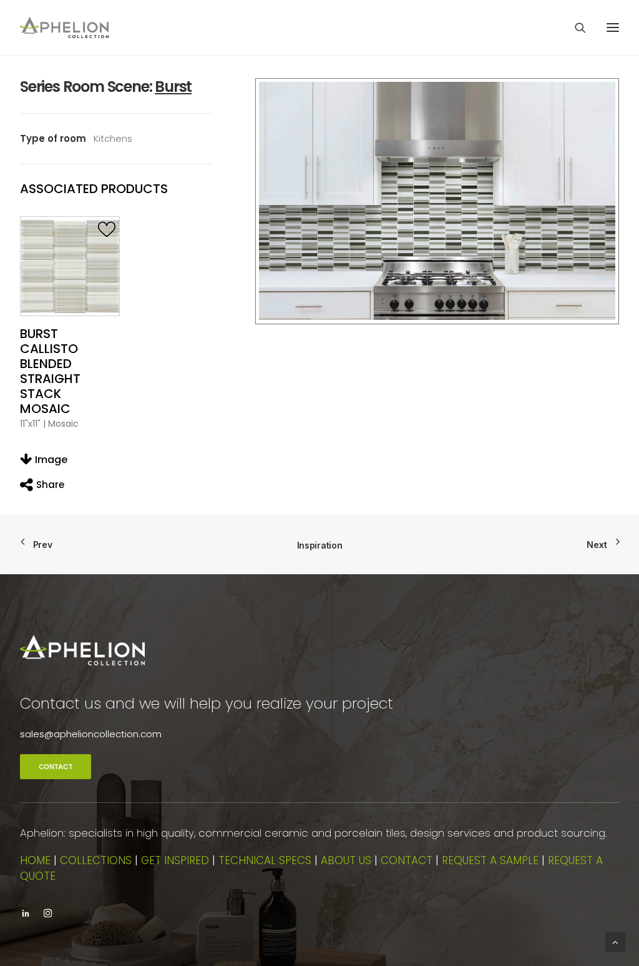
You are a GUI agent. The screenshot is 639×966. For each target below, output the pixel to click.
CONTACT (55, 766)
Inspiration (320, 545)
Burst (173, 86)
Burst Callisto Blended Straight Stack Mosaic (50, 371)
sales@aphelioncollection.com (91, 733)
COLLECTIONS (96, 860)
